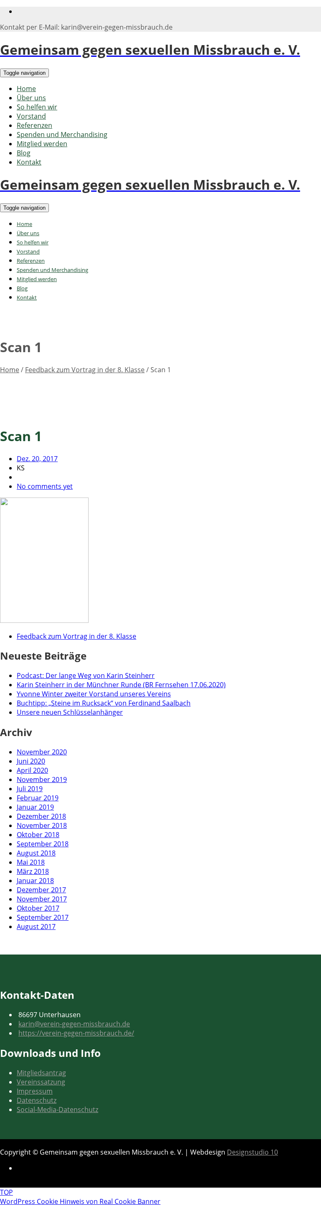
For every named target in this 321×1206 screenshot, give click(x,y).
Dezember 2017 (41, 889)
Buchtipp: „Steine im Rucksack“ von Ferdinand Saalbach (104, 703)
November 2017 (42, 899)
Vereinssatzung (41, 1082)
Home (9, 369)
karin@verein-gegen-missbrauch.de (74, 1023)
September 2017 (43, 917)
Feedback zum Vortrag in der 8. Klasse (85, 369)
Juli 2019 (30, 788)
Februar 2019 (38, 797)
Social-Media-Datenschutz (57, 1109)
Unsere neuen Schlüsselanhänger (70, 712)
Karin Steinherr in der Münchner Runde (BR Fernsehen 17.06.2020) (121, 684)
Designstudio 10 (252, 1152)
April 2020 (32, 770)
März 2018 (33, 871)
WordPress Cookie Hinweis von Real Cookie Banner (80, 1201)
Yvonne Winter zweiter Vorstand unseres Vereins (94, 693)
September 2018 (43, 843)
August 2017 (36, 926)
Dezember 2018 (41, 816)
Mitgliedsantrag (41, 1072)
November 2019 (42, 779)
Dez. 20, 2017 (37, 458)
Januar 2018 (35, 880)
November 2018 (42, 825)
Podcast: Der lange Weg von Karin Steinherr (86, 675)
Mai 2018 (31, 862)
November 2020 (42, 752)
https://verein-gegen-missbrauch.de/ (76, 1033)
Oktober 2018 (38, 834)
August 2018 (36, 853)
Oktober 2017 (38, 908)
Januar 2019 (35, 807)
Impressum (35, 1091)
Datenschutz (36, 1100)
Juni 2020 (31, 761)
